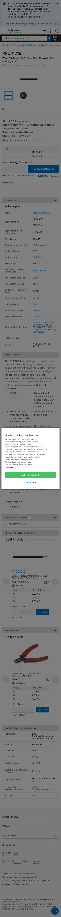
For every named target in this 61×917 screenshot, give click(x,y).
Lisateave (9, 467)
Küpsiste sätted (30, 482)
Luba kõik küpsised (30, 475)
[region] (30, 458)
